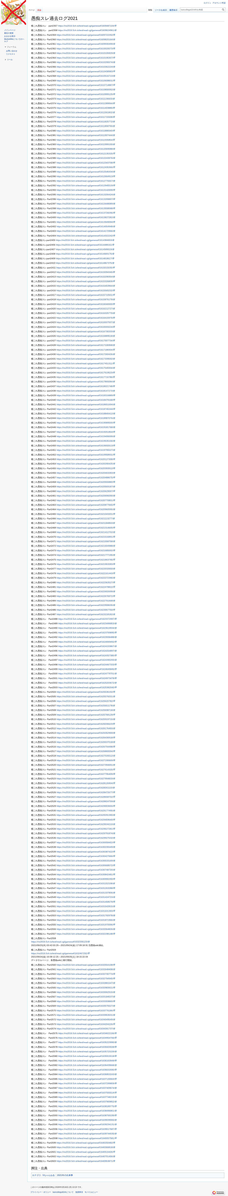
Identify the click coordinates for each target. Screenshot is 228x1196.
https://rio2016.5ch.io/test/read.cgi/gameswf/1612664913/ (85, 176)
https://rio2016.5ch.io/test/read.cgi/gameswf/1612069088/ (85, 149)
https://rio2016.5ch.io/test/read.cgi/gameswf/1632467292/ (59, 953)
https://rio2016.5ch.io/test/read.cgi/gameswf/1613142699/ (85, 190)
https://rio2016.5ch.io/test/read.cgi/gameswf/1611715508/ (85, 117)
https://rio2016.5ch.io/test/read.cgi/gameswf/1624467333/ (86, 664)
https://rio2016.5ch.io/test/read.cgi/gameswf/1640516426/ (85, 1152)
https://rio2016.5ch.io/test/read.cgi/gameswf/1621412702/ (85, 532)
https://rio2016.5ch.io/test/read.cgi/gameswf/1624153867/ (86, 646)
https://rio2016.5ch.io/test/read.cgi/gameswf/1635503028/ (86, 1047)
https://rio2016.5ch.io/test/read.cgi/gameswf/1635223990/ (86, 1042)
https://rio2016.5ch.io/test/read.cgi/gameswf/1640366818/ (85, 1147)
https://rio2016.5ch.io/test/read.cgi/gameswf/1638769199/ (86, 1115)
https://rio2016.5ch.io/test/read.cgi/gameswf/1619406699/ (85, 436)
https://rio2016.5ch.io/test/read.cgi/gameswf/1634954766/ (86, 1038)
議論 (39, 10)
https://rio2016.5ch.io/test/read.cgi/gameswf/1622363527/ (85, 582)
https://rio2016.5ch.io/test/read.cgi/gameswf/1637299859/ (86, 1083)
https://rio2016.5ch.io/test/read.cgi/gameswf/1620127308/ (85, 459)
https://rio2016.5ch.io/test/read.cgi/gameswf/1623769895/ (86, 632)
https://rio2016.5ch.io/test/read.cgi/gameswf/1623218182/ (85, 614)
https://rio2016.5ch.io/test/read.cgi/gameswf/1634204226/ (85, 1024)
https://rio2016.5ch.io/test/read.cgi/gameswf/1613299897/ (85, 199)
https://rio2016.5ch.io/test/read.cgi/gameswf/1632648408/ (85, 969)
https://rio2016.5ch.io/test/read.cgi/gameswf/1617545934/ (84, 368)
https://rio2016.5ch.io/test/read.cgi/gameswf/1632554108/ (85, 965)
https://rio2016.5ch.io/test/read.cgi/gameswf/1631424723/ (85, 897)
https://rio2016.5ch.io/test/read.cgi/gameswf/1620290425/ (85, 463)
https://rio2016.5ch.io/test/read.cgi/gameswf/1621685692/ (85, 550)
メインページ (9, 30)
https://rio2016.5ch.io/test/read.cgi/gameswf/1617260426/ (84, 354)
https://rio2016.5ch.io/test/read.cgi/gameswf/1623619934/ (86, 628)
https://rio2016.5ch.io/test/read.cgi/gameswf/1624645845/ (86, 669)
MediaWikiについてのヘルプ (14, 40)
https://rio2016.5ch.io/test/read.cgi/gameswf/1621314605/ (85, 527)
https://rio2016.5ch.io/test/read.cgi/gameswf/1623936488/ (86, 637)
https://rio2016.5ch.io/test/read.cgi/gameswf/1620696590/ (85, 495)
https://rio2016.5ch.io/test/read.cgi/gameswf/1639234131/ (86, 1124)
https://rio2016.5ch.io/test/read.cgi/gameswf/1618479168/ (85, 400)
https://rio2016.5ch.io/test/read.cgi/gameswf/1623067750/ (85, 610)
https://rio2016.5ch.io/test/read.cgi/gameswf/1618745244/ (85, 409)
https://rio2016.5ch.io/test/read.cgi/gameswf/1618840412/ (85, 413)
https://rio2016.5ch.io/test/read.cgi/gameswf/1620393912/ (85, 468)
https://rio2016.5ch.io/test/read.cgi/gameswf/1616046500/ (84, 304)
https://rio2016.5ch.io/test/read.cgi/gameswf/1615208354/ (84, 276)
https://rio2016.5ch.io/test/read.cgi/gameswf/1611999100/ (85, 144)
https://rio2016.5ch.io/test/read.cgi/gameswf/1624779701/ (86, 673)
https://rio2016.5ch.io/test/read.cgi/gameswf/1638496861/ (86, 1111)
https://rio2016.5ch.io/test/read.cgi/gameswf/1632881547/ (85, 983)
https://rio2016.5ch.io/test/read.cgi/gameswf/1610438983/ (85, 71)
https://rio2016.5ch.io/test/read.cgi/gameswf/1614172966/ (85, 231)
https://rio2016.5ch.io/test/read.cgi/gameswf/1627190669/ (85, 760)
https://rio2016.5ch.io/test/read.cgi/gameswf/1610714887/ (85, 85)
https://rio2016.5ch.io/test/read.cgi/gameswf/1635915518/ (86, 1056)
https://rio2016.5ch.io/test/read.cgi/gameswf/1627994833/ (85, 778)
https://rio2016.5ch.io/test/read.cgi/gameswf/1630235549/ (85, 847)
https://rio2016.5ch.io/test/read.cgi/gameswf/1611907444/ (85, 135)
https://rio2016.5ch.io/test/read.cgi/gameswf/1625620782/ (85, 701)
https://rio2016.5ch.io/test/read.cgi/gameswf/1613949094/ (85, 222)
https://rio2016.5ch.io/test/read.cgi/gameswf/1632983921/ (85, 987)
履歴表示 (173, 10)
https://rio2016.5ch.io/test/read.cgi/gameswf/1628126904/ (85, 783)
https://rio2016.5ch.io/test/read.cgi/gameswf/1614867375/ (84, 263)
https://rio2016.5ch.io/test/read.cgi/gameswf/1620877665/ (85, 505)
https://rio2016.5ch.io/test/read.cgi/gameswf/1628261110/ (85, 787)
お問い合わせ (11, 51)
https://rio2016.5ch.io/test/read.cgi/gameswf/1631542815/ (85, 906)
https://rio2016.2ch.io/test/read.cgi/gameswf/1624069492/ (86, 642)
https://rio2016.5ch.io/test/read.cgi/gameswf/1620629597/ (85, 491)
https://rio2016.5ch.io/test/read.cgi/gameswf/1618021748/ (84, 386)
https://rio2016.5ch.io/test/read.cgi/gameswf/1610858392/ (85, 89)
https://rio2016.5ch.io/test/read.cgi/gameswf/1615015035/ (84, 267)
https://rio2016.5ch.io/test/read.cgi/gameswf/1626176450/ (85, 728)
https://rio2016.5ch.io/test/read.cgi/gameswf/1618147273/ (84, 391)
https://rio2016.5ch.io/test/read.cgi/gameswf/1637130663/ (86, 1079)
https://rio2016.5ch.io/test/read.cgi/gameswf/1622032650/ (85, 568)
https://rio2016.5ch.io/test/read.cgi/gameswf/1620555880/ (85, 482)
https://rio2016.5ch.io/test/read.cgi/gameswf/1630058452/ (85, 842)
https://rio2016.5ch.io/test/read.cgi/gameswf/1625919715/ (85, 719)
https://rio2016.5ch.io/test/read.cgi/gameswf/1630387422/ (85, 851)
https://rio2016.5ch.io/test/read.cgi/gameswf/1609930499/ (85, 44)
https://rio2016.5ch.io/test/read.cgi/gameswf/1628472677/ (85, 792)
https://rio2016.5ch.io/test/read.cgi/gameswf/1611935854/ (85, 140)
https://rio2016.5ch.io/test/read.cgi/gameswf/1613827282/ (85, 217)
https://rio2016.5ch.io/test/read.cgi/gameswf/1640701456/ (85, 1156)
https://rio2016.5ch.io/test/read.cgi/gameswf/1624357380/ (86, 655)
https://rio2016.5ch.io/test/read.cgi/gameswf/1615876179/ (84, 299)
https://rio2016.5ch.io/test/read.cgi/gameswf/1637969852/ (86, 1101)
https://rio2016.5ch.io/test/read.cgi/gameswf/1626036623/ (84, 724)
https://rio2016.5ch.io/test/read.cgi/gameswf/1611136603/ (85, 98)
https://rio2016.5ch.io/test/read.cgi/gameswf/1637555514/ (86, 1092)
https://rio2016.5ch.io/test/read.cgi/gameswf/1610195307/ (85, 58)
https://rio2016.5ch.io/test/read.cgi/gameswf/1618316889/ (85, 395)
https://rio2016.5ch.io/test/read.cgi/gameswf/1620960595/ (85, 509)
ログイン (207, 3)
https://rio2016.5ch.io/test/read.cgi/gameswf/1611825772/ (85, 121)
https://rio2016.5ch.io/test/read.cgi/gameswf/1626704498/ (85, 746)
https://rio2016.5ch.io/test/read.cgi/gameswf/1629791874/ (85, 833)
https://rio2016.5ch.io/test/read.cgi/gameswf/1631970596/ (85, 924)
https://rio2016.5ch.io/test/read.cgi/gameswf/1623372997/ (86, 619)
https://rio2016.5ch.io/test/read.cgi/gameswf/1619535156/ (85, 441)
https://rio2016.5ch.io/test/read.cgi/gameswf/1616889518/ (84, 336)
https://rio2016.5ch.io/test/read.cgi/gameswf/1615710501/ (84, 295)
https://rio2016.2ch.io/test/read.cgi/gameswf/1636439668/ (86, 1065)
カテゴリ (36, 1175)
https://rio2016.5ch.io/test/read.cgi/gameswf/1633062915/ (85, 992)
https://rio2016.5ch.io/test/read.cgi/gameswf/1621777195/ (85, 555)
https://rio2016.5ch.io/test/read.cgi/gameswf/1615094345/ (84, 272)
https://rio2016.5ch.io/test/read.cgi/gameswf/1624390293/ (86, 660)
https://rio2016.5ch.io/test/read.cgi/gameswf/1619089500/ (85, 422)
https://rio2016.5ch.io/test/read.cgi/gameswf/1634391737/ (85, 1028)
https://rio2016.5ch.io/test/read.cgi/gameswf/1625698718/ (85, 710)
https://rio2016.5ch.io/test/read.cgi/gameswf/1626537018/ (85, 742)
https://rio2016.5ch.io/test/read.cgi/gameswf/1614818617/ (84, 258)
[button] (11, 47)
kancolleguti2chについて (63, 1192)
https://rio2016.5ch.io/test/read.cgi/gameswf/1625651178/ (85, 705)
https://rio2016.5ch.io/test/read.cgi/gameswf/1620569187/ (85, 486)
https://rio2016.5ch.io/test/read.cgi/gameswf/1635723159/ (86, 1051)
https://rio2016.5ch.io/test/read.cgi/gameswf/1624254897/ (86, 651)
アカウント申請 (219, 3)
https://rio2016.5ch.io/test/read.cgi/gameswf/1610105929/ (85, 53)
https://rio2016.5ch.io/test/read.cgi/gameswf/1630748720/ (85, 870)
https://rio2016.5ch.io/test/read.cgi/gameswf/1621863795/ (85, 559)
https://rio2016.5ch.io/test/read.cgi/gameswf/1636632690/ (86, 1070)
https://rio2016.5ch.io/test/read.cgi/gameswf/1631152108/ (85, 883)
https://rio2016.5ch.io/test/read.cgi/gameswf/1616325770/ (84, 313)
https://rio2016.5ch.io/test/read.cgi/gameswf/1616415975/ (84, 318)
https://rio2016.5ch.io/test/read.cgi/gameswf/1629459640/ (85, 819)
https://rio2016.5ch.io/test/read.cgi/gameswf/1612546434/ (85, 171)
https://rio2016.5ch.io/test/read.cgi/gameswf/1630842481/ (85, 874)
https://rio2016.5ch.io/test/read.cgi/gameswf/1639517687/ (86, 1129)
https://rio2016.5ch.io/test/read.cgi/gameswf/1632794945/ (85, 978)
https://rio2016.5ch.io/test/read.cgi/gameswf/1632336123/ (59, 941)
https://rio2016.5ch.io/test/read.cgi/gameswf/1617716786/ (84, 377)
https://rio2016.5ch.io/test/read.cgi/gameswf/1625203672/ (86, 683)
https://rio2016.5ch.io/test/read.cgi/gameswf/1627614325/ (85, 769)
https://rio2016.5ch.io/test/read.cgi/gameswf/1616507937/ (84, 322)
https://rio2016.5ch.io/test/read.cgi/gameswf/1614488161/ (84, 245)
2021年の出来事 (65, 1175)
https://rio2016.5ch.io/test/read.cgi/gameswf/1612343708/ (85, 162)
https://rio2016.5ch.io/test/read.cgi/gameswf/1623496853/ (86, 623)
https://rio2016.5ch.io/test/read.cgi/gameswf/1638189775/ (86, 1106)
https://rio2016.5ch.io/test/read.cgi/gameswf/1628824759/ (85, 801)
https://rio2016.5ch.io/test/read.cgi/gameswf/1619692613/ (85, 445)
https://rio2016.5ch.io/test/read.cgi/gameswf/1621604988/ (85, 546)
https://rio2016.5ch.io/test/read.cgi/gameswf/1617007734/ (84, 340)
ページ (32, 10)
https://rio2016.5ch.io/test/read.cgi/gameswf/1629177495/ (85, 810)
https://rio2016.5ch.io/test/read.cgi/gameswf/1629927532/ (85, 838)
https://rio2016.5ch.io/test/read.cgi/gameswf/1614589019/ (84, 249)
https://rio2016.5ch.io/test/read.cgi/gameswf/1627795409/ (85, 774)
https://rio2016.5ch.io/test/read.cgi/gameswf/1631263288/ (85, 888)
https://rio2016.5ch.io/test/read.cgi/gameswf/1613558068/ (85, 208)
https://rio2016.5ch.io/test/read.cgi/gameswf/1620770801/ (85, 500)
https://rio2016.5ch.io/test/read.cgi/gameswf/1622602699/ (85, 591)
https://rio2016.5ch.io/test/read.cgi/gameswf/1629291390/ (85, 815)
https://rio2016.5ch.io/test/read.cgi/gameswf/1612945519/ (85, 185)
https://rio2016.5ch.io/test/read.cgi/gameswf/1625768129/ (85, 715)
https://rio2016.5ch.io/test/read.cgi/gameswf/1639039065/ (86, 1120)
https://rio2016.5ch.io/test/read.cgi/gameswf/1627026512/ (85, 755)
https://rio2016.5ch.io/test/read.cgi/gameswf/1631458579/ (85, 902)
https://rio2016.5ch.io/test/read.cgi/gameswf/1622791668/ (85, 600)
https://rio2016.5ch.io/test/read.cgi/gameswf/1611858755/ (85, 126)
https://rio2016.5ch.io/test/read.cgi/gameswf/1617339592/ (84, 359)
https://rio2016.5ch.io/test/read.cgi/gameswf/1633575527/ (85, 1006)
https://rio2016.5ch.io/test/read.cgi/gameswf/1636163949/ (86, 1060)
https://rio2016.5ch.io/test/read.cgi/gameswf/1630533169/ (85, 860)
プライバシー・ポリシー (40, 1192)
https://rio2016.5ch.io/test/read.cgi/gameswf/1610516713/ (85, 76)
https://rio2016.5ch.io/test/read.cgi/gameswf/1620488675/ (85, 477)
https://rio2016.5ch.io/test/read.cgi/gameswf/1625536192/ (85, 692)
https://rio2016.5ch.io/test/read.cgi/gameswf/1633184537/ (85, 996)
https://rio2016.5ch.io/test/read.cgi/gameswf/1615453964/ (84, 286)
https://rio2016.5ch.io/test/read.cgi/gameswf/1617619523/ (84, 372)
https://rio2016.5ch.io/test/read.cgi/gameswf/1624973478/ (86, 678)
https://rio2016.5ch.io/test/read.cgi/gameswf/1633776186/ (85, 1010)
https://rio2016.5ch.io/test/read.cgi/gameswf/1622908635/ (85, 605)
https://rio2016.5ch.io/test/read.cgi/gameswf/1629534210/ (85, 824)
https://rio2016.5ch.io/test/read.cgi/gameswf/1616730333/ (84, 331)
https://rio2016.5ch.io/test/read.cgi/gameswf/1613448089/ (85, 203)
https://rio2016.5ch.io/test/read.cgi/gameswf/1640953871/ (85, 1161)
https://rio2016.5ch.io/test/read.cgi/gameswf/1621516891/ (85, 537)
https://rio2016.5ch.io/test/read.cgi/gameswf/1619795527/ (85, 450)
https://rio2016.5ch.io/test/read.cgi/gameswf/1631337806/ (85, 892)
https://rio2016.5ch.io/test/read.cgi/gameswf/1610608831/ (85, 80)
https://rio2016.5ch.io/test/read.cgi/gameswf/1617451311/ (84, 363)
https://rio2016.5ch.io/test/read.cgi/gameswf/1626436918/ (85, 737)
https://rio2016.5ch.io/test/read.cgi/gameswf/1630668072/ (85, 865)
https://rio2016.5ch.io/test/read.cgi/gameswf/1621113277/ (85, 518)
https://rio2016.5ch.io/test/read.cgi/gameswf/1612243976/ (85, 158)
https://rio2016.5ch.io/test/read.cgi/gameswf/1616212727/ (84, 308)
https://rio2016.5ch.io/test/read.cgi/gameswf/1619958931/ (85, 454)
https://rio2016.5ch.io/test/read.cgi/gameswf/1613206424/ (85, 194)
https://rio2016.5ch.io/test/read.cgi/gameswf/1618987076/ (85, 418)
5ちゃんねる (49, 1175)
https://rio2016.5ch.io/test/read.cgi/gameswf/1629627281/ (85, 829)
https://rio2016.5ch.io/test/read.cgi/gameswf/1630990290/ (85, 879)
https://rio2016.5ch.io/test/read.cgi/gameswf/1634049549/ (85, 1019)
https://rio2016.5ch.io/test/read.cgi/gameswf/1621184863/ (85, 523)
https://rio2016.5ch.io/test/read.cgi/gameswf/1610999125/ (85, 94)
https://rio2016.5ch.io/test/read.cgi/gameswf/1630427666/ (85, 856)
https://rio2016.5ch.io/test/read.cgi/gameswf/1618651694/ (85, 404)
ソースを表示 (161, 10)
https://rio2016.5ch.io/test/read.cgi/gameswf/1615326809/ (84, 281)
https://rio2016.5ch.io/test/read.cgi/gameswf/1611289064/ (85, 103)
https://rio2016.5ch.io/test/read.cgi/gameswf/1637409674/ (86, 1088)
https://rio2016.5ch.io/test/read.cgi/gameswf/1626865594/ (85, 751)
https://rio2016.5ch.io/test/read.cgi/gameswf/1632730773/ (85, 974)
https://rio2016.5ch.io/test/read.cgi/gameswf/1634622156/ (86, 1033)
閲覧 (150, 10)
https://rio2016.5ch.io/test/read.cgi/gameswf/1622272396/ (85, 578)
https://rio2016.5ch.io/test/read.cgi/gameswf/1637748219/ (86, 1097)
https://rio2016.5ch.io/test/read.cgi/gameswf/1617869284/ (84, 381)
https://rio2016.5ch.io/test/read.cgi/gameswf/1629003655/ (85, 806)
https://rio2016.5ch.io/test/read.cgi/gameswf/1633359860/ (85, 1001)
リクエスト (10, 54)
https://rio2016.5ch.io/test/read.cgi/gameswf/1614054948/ (85, 226)
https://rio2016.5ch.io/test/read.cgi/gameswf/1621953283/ (85, 564)
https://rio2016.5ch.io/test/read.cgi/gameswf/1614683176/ (84, 254)
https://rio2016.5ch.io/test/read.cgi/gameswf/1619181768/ (85, 427)
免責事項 (79, 1192)
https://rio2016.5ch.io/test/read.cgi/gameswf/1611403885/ (85, 108)
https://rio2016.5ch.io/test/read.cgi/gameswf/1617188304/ (84, 350)
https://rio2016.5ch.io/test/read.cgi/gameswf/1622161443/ (85, 573)
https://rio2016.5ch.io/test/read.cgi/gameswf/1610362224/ (85, 67)
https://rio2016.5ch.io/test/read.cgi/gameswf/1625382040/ (86, 687)
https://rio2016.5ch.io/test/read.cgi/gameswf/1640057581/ (86, 1138)
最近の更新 (8, 33)
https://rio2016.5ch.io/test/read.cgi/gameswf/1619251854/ (85, 432)
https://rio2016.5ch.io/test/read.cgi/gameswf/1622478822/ (85, 587)
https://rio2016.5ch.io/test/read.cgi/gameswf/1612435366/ (85, 167)
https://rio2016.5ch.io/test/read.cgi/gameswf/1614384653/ (84, 240)
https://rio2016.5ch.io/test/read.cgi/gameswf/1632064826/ (85, 929)
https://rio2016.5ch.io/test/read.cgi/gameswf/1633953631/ (85, 1015)
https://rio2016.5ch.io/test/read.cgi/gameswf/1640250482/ (85, 1143)
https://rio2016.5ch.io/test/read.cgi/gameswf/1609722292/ (85, 35)
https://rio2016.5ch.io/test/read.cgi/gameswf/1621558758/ (85, 541)
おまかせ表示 (9, 36)
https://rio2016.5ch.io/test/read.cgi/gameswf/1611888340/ (85, 130)
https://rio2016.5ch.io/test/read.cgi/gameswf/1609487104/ (86, 26)
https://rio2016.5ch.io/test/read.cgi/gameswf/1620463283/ (85, 473)
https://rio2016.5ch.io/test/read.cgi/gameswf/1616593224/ (84, 327)
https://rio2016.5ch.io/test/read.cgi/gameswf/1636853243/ (86, 1074)
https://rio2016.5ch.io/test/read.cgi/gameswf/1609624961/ (86, 30)
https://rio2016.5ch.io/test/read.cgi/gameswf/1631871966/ (85, 920)
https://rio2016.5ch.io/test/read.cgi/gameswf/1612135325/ (85, 153)
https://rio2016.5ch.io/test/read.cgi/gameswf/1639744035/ (86, 1133)
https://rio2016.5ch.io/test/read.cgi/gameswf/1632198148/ (85, 934)
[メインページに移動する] (13, 12)
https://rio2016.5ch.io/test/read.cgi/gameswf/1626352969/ (85, 733)
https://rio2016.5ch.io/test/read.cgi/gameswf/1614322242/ (85, 235)
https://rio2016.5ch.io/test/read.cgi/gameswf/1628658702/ (85, 797)
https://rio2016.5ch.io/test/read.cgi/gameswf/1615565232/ (84, 290)
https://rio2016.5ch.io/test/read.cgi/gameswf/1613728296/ (85, 213)
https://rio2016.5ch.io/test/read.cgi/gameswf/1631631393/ (85, 911)
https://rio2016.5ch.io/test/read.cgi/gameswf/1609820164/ (85, 39)
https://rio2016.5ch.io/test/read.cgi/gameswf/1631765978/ (85, 915)
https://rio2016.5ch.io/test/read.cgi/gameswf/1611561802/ (85, 112)
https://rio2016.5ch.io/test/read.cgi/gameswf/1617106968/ (84, 345)
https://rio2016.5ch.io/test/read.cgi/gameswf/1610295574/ (85, 62)
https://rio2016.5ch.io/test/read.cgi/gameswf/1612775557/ (85, 181)
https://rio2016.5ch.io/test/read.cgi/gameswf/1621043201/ (85, 514)
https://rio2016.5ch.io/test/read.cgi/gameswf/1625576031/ (85, 696)
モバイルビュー (91, 1192)
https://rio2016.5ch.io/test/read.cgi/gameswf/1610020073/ (85, 48)
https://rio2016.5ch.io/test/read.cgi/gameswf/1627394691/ (85, 765)
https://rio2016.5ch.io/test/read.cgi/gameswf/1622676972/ (85, 596)
